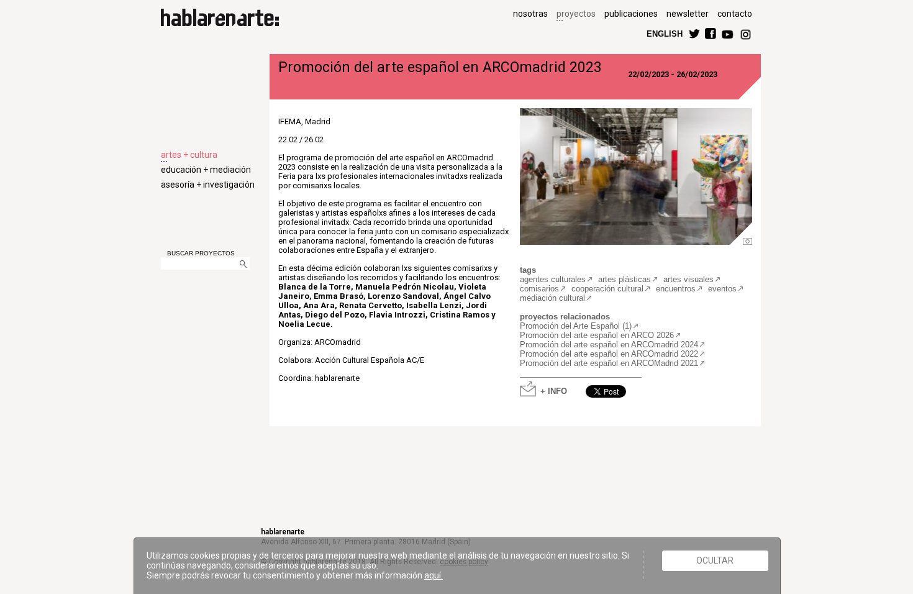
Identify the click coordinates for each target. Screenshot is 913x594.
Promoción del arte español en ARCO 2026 (597, 335)
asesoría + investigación (208, 185)
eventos (722, 288)
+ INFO (553, 390)
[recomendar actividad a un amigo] (632, 385)
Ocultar (715, 560)
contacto (734, 14)
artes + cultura (189, 155)
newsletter (687, 14)
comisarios (539, 288)
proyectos (576, 14)
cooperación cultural (607, 288)
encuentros (676, 288)
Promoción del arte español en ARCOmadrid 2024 (609, 344)
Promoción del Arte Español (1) (576, 326)
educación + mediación (206, 170)
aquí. (433, 575)
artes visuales (688, 279)
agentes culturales (553, 279)
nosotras (530, 14)
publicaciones (631, 14)
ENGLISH (665, 33)
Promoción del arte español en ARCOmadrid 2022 (609, 354)
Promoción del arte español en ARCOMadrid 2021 (609, 363)
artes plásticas (624, 279)
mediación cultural (552, 298)
